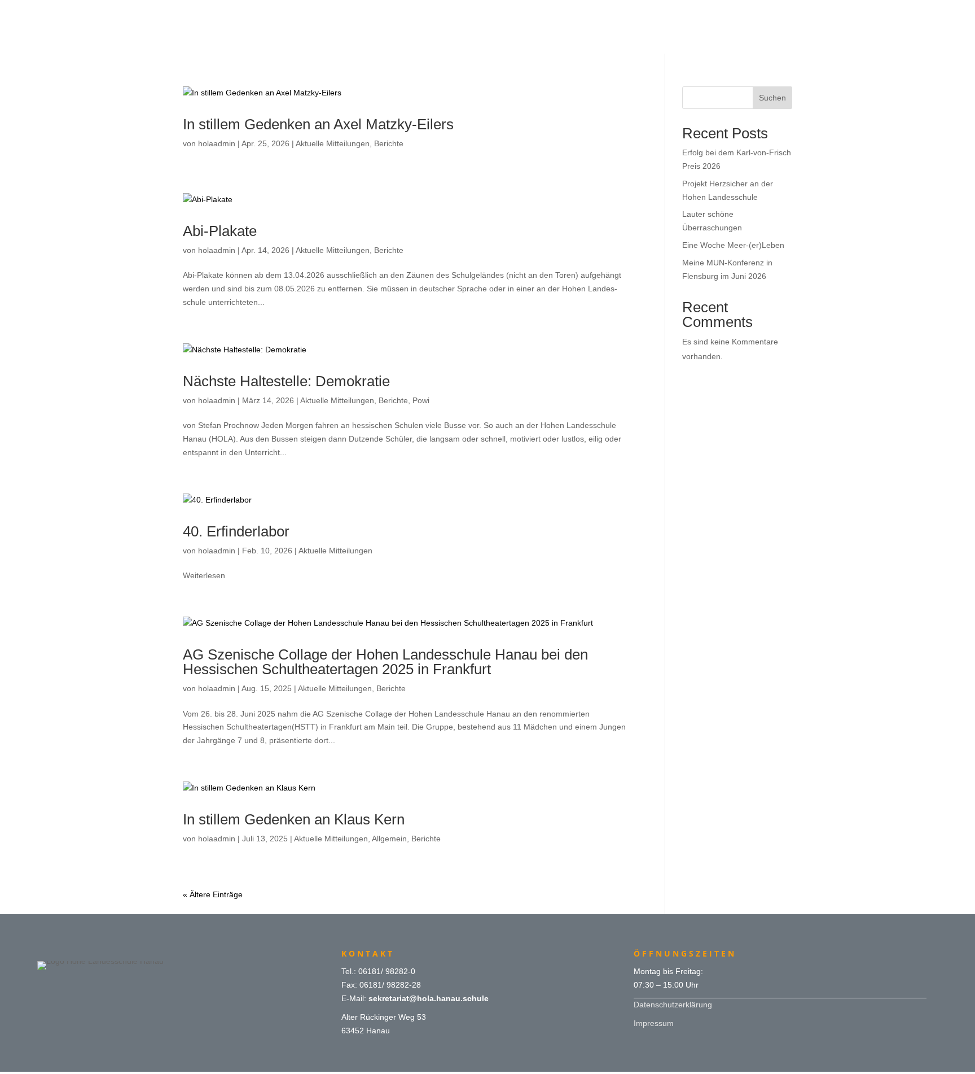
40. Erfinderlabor (236, 531)
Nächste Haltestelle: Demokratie (286, 381)
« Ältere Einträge (213, 894)
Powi (420, 400)
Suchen (772, 97)
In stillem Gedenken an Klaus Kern (294, 819)
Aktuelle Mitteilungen (333, 143)
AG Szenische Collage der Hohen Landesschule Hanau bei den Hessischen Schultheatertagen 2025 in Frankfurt (385, 662)
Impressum (654, 1023)
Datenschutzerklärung (673, 1004)
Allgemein (389, 838)
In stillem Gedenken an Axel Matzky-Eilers (318, 124)
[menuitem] (487, 12)
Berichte (388, 143)
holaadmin (216, 143)
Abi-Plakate (220, 230)
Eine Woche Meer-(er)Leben (733, 245)
